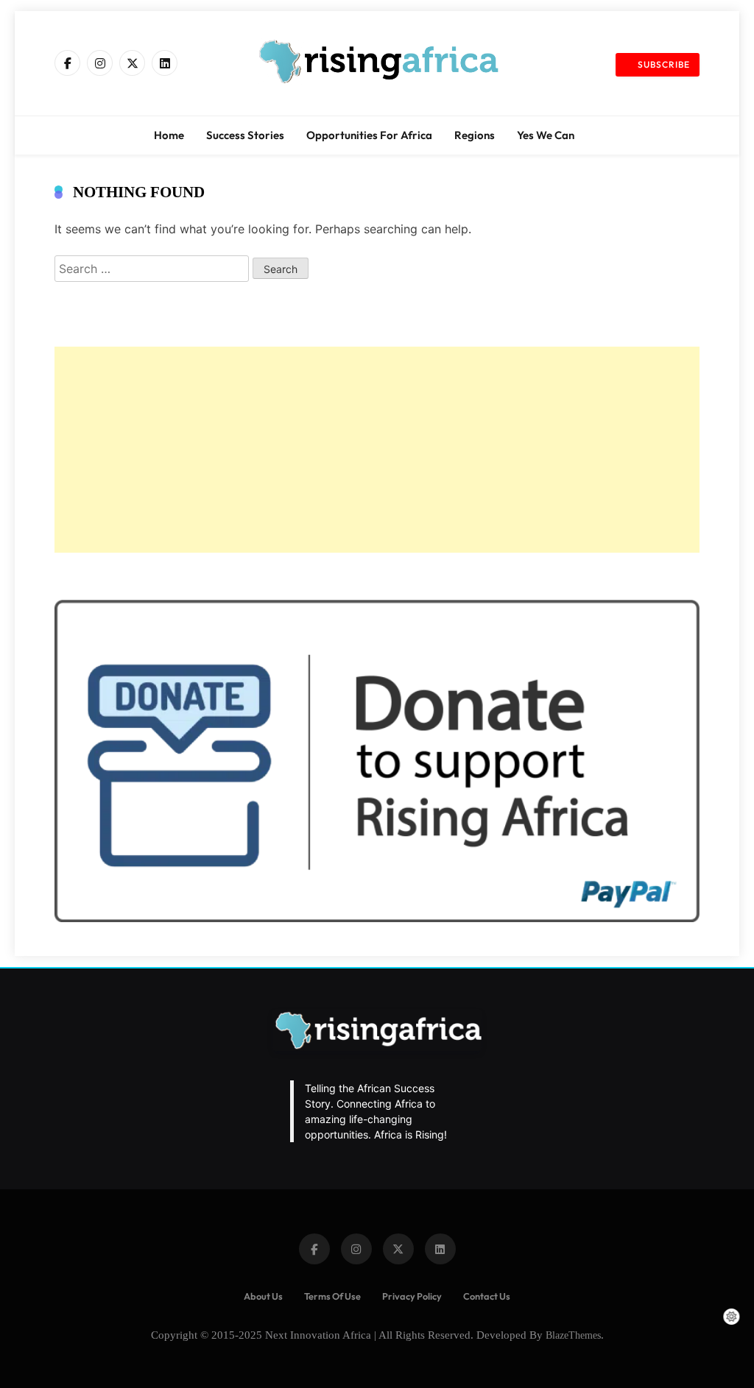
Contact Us (486, 1296)
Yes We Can (545, 135)
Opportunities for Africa (369, 135)
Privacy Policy (412, 1296)
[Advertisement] (377, 450)
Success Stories (245, 135)
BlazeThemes (573, 1335)
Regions (474, 135)
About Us (263, 1296)
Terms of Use (332, 1296)
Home (169, 135)
